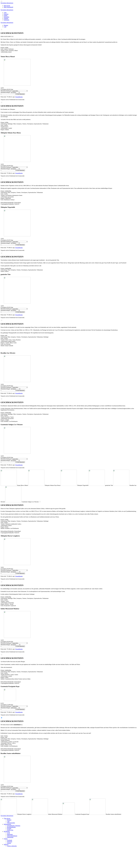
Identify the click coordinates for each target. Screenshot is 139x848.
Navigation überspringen (7, 3)
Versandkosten (19, 97)
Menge (5, 92)
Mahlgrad (6, 91)
